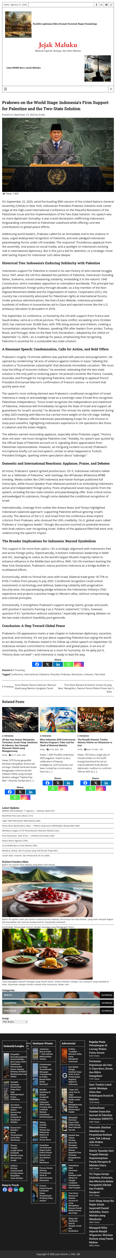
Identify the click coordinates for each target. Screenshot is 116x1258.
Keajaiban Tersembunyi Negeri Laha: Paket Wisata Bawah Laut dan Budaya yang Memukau (45, 1154)
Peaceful (54, 674)
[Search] (111, 89)
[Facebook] (37, 664)
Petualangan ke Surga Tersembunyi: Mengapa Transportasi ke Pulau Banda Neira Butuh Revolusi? (45, 1074)
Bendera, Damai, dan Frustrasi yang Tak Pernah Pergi (27, 850)
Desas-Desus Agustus (12, 840)
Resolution (77, 674)
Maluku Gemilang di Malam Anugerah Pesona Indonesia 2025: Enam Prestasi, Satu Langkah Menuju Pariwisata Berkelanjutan (46, 1103)
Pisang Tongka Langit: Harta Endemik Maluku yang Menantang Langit (16, 1152)
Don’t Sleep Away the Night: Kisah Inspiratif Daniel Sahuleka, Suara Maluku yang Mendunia (101, 1210)
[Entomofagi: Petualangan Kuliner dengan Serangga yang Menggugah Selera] (47, 979)
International (31, 674)
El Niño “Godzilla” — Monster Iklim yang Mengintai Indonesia (75, 1055)
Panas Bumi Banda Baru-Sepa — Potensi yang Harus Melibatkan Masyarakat (38, 826)
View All (28, 1044)
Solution (88, 674)
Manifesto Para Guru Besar (15, 816)
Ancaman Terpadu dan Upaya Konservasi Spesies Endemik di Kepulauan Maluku (16, 1113)
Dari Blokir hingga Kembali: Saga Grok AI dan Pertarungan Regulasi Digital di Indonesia (74, 1076)
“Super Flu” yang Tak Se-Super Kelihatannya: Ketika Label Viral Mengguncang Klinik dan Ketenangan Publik (75, 1100)
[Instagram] (79, 664)
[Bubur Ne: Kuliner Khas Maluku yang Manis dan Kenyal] (47, 916)
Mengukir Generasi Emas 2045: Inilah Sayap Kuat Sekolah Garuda (74, 1123)
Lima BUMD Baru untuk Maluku (24, 67)
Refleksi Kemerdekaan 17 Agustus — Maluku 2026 (25, 811)
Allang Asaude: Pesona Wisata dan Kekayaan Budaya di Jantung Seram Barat (45, 1131)
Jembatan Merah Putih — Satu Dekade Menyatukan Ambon (46, 1054)
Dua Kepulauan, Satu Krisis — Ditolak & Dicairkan (25, 835)
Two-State (99, 674)
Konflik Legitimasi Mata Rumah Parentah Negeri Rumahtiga (65, 23)
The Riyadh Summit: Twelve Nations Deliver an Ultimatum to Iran (95, 742)
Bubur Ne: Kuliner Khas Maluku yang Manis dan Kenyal (28, 864)
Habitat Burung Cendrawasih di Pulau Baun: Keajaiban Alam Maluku (16, 1171)
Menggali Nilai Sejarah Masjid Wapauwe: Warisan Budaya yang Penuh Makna (101, 1235)
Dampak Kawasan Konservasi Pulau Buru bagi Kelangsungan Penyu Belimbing (17, 1091)
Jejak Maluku (58, 44)
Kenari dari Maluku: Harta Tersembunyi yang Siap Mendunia (16, 1133)
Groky (41, 114)
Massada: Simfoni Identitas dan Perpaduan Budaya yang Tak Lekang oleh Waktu (100, 1135)
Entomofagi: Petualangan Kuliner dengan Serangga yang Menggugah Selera (38, 927)
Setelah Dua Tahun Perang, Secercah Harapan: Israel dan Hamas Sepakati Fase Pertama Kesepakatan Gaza (74, 1147)
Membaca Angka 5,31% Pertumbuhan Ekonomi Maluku (28, 830)
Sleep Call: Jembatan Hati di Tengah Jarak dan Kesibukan (74, 1224)
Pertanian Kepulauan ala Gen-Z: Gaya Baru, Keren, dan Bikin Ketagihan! (101, 1068)
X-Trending (19, 670)
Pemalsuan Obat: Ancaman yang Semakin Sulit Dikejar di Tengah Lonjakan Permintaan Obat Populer (74, 1176)
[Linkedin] (58, 664)
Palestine (44, 674)
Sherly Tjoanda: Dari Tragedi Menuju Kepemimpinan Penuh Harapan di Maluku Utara (101, 1158)
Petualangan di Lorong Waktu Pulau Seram (98, 1049)
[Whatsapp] (68, 664)
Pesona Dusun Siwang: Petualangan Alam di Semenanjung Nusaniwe (45, 1174)
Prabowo (65, 674)
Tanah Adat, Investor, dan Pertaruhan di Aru (23, 855)
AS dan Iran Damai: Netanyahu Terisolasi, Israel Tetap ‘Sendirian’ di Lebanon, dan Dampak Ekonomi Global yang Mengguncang (20, 745)
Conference (17, 674)
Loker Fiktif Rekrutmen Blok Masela (18, 821)
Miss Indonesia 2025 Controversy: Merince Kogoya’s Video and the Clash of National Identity (58, 742)
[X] (47, 664)
